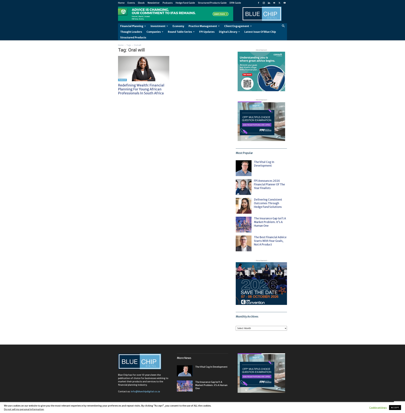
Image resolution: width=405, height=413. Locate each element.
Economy (178, 26)
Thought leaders (131, 31)
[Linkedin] (269, 3)
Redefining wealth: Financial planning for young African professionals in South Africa (141, 89)
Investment (157, 26)
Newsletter (154, 2)
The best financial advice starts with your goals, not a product (270, 241)
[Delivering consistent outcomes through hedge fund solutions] (244, 206)
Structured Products (133, 37)
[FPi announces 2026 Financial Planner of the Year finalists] (244, 187)
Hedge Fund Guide (185, 2)
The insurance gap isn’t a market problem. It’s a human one (270, 222)
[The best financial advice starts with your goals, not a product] (244, 243)
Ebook (141, 2)
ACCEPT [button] (395, 407)
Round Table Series (180, 31)
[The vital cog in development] (244, 168)
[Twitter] (279, 3)
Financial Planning (131, 26)
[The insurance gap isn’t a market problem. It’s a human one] (244, 225)
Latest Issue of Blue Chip (260, 31)
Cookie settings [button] (378, 407)
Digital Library (228, 31)
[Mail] (274, 3)
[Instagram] (263, 3)
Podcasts (168, 2)
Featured (122, 80)
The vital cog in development (264, 163)
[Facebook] (258, 3)
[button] (283, 26)
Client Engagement (236, 26)
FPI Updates (207, 31)
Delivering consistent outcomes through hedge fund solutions (268, 203)
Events (131, 2)
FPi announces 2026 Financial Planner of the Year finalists (269, 184)
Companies (153, 31)
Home (121, 2)
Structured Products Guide (212, 2)
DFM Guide (235, 2)
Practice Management (203, 26)
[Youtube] (284, 3)
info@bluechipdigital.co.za (145, 391)
